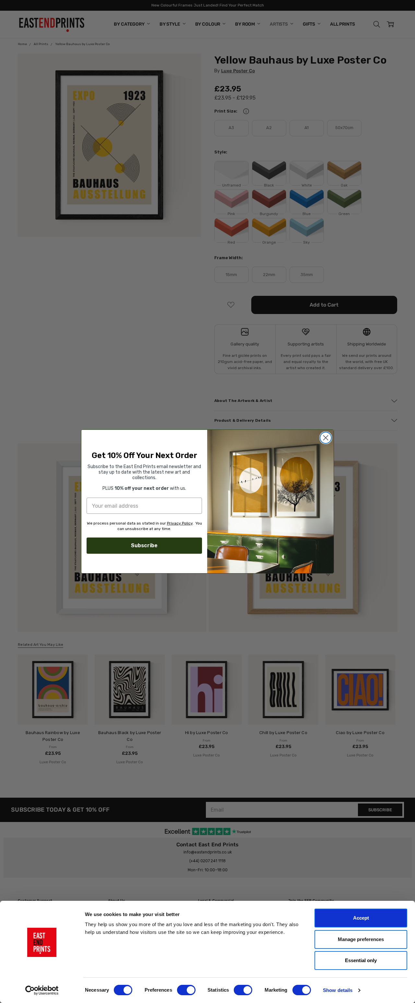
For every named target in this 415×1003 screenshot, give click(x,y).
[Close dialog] (325, 437)
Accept (361, 918)
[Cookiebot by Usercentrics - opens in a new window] (42, 990)
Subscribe (144, 545)
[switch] (186, 990)
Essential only (361, 960)
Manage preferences (361, 939)
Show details (337, 990)
